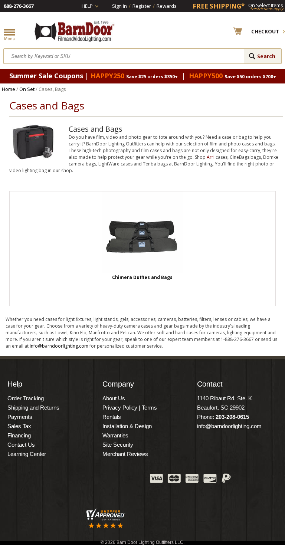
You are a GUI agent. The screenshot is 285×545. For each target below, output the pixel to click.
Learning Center (26, 454)
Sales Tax (19, 426)
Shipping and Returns (33, 407)
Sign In (119, 6)
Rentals (111, 417)
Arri (210, 157)
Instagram (126, 480)
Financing (19, 435)
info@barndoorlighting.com (59, 346)
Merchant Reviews (125, 454)
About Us (113, 398)
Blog (107, 480)
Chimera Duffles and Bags (142, 277)
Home (8, 89)
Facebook (70, 480)
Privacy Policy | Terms (129, 407)
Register (141, 6)
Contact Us (21, 444)
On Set (27, 89)
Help (87, 6)
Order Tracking (25, 398)
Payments (19, 417)
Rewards (167, 6)
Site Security (117, 444)
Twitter (88, 480)
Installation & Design (127, 426)
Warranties (115, 435)
